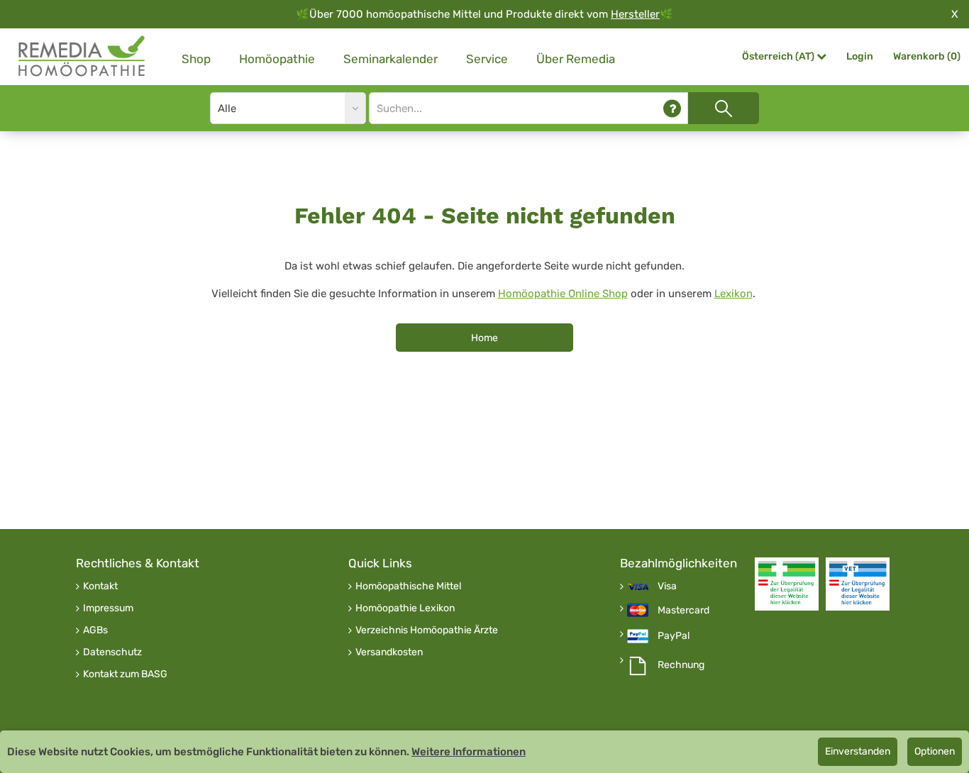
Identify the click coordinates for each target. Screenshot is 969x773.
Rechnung (681, 665)
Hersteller (635, 14)
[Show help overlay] (672, 108)
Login (859, 56)
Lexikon (733, 293)
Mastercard (683, 611)
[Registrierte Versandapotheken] (787, 584)
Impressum (108, 608)
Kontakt (100, 586)
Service (487, 59)
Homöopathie (277, 59)
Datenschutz (112, 652)
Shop (196, 59)
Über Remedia (575, 59)
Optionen (934, 751)
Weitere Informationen (468, 751)
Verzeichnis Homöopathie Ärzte (426, 630)
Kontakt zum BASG (125, 674)
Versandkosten (389, 652)
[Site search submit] (723, 108)
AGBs (95, 630)
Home (484, 338)
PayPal (674, 636)
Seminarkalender (390, 59)
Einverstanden (857, 751)
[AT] (82, 56)
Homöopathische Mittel (408, 586)
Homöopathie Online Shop (563, 293)
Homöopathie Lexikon (405, 608)
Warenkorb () (926, 56)
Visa (667, 586)
